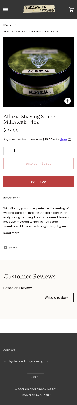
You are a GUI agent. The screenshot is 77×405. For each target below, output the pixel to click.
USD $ (34, 377)
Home (7, 24)
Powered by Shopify (36, 395)
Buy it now (39, 181)
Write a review (56, 297)
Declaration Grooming (34, 389)
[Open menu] (9, 9)
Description (12, 198)
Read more (11, 233)
